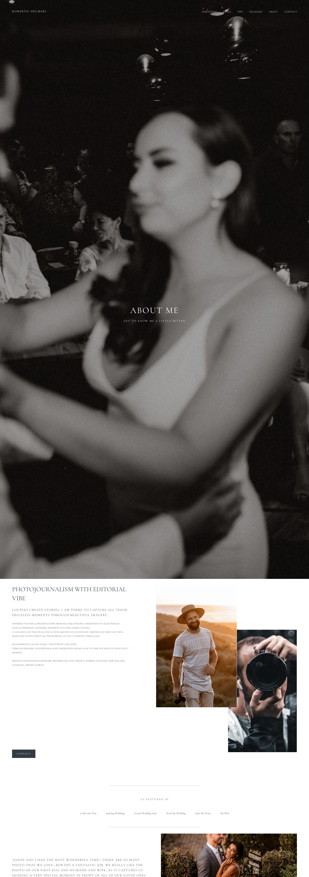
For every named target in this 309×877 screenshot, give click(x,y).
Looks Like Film (88, 813)
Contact (290, 11)
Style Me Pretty (203, 813)
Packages (255, 11)
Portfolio (209, 11)
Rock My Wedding (175, 813)
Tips (240, 11)
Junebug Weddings (115, 813)
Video (227, 11)
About (273, 11)
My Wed (224, 813)
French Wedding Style (145, 813)
